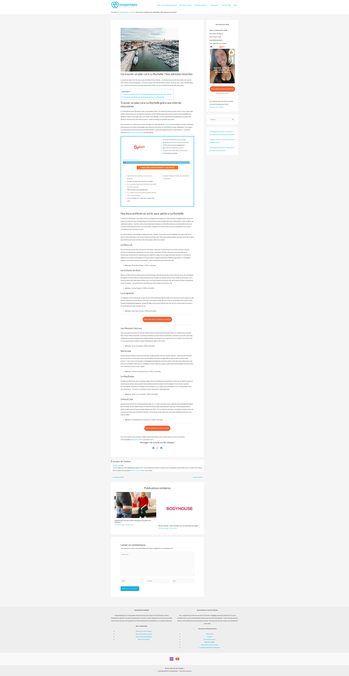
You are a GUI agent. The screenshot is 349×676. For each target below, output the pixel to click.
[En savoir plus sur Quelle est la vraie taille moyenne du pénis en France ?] (135, 505)
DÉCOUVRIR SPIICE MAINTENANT (157, 428)
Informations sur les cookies (209, 645)
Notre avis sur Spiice (222, 93)
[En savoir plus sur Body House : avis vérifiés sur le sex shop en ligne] (179, 507)
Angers (152, 439)
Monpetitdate (124, 12)
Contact (209, 636)
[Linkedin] (161, 448)
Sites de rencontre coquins (144, 634)
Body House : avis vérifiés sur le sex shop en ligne (178, 526)
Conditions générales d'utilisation (209, 647)
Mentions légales (209, 642)
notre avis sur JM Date (216, 107)
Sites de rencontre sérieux (144, 631)
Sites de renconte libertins (144, 636)
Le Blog (132, 12)
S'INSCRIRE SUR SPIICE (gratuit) (222, 89)
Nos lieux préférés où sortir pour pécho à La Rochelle (143, 97)
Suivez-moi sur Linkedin (137, 470)
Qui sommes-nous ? (210, 639)
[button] (207, 5)
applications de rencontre (135, 132)
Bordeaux (134, 439)
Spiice (167, 124)
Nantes (140, 439)
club (155, 404)
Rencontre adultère (144, 639)
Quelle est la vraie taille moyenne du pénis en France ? (133, 521)
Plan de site (209, 634)
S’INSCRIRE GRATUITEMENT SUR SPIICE (157, 319)
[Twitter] (157, 448)
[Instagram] (172, 659)
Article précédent (117, 477)
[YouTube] (177, 659)
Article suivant (198, 477)
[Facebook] (153, 448)
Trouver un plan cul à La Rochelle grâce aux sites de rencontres (147, 94)
